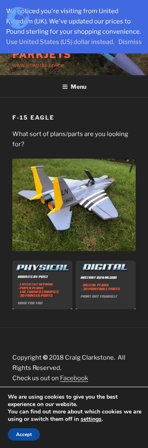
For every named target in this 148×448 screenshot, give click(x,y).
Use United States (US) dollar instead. (60, 42)
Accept (24, 434)
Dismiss (130, 42)
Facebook (74, 378)
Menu (78, 86)
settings (91, 419)
